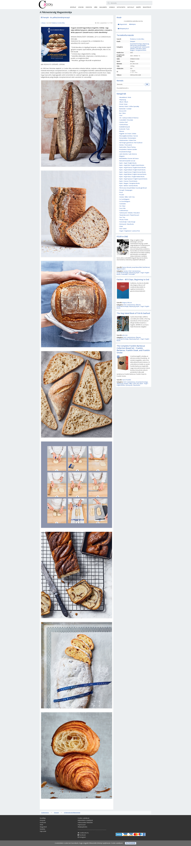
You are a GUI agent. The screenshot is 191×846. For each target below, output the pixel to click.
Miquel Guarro (121, 269)
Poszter (121, 195)
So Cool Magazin (124, 199)
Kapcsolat (130, 7)
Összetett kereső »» (123, 88)
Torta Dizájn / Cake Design (127, 222)
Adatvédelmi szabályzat (85, 820)
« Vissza (43, 23)
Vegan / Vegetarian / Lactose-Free (129, 231)
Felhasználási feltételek (85, 822)
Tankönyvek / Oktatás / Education (140, 47)
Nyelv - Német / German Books (128, 185)
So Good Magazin (124, 201)
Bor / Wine (122, 113)
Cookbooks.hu (45, 812)
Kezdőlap (73, 7)
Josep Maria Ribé (137, 267)
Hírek (95, 7)
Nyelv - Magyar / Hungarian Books (138, 49)
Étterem (121, 131)
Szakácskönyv (123, 210)
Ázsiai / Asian (123, 104)
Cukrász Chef (123, 122)
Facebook (82, 835)
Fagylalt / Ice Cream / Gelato (127, 133)
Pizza (121, 192)
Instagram (82, 837)
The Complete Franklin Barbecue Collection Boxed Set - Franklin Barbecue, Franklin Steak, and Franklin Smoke (133, 349)
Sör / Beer (122, 206)
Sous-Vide (122, 208)
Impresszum (82, 825)
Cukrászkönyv (123, 124)
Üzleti (121, 226)
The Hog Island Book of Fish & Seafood (133, 313)
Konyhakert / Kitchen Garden (128, 149)
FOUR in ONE (122, 236)
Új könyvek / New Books (126, 224)
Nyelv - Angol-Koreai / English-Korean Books (132, 172)
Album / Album (123, 102)
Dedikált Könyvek (124, 127)
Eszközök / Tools (124, 129)
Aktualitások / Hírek (125, 97)
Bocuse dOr (122, 111)
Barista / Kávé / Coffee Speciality (129, 106)
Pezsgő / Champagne (125, 190)
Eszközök (89, 7)
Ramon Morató (126, 267)
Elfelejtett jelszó (124, 28)
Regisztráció (123, 24)
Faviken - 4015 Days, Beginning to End (133, 279)
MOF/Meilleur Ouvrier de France (129, 158)
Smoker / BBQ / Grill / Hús (127, 197)
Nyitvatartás (121, 7)
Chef (120, 115)
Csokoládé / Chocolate (126, 120)
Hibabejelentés (82, 827)
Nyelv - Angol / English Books (128, 163)
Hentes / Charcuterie (125, 145)
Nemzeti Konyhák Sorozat (127, 161)
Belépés (133, 24)
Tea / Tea (122, 217)
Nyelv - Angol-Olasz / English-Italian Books (132, 176)
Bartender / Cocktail (125, 109)
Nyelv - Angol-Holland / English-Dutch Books (132, 170)
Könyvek (81, 7)
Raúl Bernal (146, 267)
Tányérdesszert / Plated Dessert (129, 215)
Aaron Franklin (126, 380)
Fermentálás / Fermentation (127, 138)
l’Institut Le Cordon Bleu (58, 23)
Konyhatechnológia (136, 44)
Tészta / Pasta (123, 219)
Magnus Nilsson (127, 302)
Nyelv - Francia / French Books (128, 181)
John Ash (125, 335)
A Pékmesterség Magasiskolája (72, 812)
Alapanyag (145, 44)
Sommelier (122, 204)
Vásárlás (112, 7)
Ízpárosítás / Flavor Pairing (127, 147)
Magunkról (103, 7)
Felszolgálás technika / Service (128, 136)
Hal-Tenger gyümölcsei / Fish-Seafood (130, 143)
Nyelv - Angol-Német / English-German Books (132, 174)
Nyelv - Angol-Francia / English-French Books (132, 167)
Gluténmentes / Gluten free (127, 140)
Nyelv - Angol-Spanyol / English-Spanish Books (133, 179)
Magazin (122, 156)
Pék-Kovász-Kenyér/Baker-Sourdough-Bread (138, 46)
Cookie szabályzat (83, 818)
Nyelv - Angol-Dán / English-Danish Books (131, 165)
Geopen (132, 41)
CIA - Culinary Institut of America (128, 118)
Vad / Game (123, 228)
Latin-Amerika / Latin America (128, 154)
